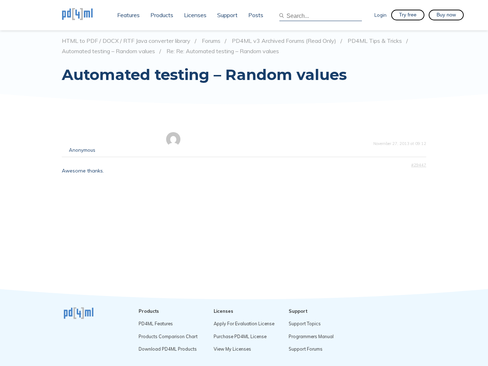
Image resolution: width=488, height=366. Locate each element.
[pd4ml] (85, 15)
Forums (211, 40)
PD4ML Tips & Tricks (375, 40)
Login (380, 15)
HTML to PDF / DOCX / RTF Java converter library (126, 40)
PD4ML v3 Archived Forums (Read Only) (284, 40)
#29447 (418, 164)
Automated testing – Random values (108, 51)
